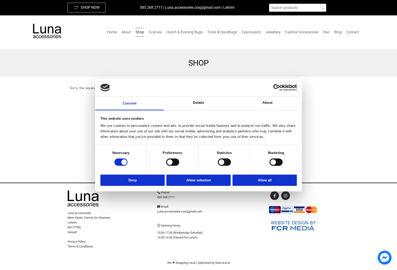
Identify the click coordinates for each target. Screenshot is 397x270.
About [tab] (267, 103)
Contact (352, 32)
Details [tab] (198, 103)
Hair (326, 32)
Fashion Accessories (301, 32)
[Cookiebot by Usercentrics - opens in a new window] (277, 87)
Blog (338, 32)
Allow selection (198, 180)
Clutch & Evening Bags (184, 32)
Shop (140, 32)
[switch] (172, 162)
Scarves (155, 32)
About (126, 32)
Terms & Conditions (80, 246)
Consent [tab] (129, 103)
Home (112, 32)
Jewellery (273, 32)
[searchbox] (297, 8)
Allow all (265, 180)
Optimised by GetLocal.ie (214, 262)
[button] (86, 7)
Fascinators (251, 32)
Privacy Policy (76, 241)
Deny (132, 180)
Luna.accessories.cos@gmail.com (179, 211)
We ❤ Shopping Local (181, 262)
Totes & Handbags (222, 32)
